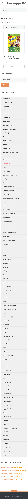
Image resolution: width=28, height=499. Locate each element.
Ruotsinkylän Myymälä (8, 480)
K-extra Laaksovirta (7, 476)
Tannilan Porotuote (7, 474)
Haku (5, 85)
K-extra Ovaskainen (7, 467)
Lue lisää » (14, 66)
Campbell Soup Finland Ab (9, 470)
